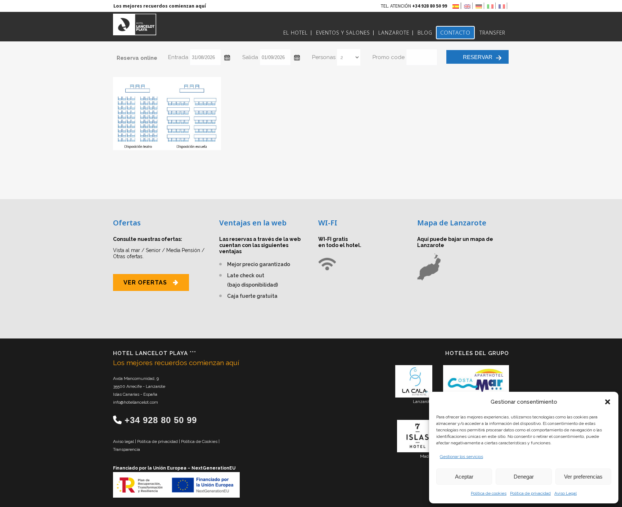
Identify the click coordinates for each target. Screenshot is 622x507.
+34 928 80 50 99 (161, 420)
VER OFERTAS (145, 282)
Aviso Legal (565, 493)
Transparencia (126, 449)
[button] (607, 401)
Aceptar (464, 477)
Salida (250, 57)
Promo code (389, 57)
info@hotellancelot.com (135, 402)
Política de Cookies (199, 441)
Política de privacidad (530, 493)
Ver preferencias (583, 477)
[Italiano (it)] (491, 6)
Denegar (524, 477)
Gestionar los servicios (461, 456)
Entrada (178, 57)
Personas (323, 57)
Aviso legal (124, 441)
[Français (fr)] (503, 6)
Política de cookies (488, 493)
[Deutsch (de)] (479, 6)
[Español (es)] (456, 6)
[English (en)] (468, 6)
